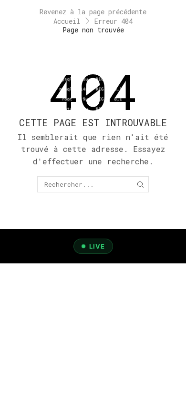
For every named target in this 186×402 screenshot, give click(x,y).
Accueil (66, 21)
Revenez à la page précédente (93, 11)
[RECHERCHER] (140, 184)
